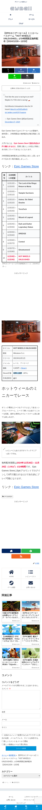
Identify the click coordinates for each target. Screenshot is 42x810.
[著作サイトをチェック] (11, 551)
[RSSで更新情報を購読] (20, 556)
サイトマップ (21, 803)
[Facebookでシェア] (7, 646)
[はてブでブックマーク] (16, 646)
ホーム (4, 755)
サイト (4, 727)
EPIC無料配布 (8, 496)
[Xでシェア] (7, 640)
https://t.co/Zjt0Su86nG (18, 109)
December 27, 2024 (12, 122)
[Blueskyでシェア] (25, 640)
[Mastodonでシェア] (16, 640)
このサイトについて (31, 797)
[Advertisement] (21, 296)
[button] (27, 76)
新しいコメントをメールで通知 (16, 741)
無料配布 (12, 755)
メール (4, 720)
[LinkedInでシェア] (16, 652)
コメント (6, 689)
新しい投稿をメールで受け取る (16, 744)
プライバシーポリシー (31, 800)
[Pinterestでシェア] (35, 646)
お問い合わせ (11, 800)
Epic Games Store (26, 166)
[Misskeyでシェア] (35, 640)
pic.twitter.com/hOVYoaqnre (15, 112)
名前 (3, 712)
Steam (23, 368)
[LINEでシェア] (25, 646)
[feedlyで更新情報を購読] (30, 551)
